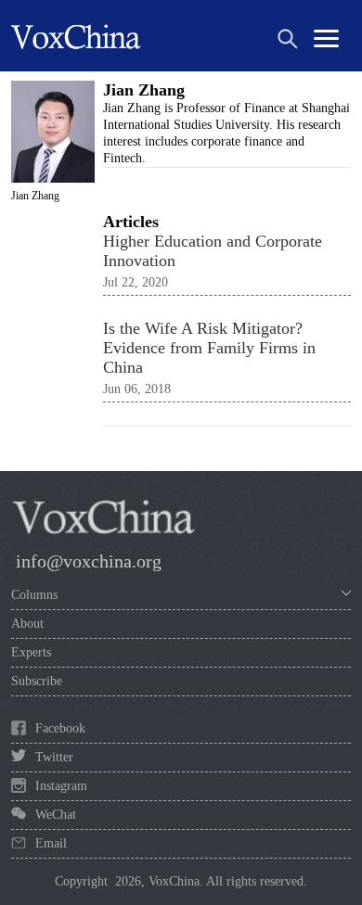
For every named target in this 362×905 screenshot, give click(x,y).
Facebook (60, 728)
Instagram (61, 786)
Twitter (54, 757)
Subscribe (36, 681)
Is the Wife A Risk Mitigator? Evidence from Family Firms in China (209, 347)
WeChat (55, 815)
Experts (31, 652)
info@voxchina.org (89, 561)
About (27, 624)
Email (51, 843)
